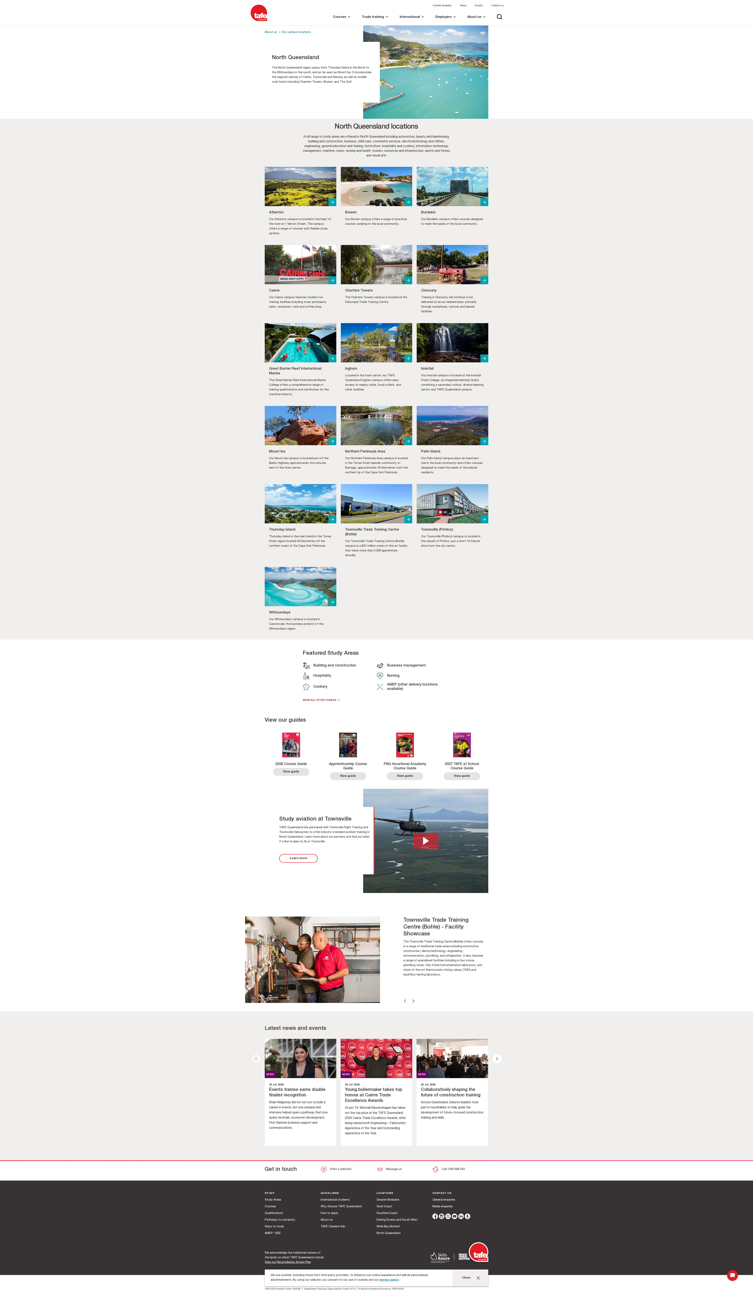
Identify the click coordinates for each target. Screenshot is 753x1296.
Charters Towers (359, 290)
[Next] (413, 1001)
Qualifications (274, 1213)
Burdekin (428, 212)
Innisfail (427, 369)
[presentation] (256, 1058)
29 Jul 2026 (352, 1085)
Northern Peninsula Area (365, 451)
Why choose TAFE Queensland (341, 1206)
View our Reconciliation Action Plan (288, 1262)
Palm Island (430, 451)
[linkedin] (461, 1217)
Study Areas (273, 1199)
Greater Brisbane (387, 1199)
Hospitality (322, 676)
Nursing (393, 676)
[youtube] (454, 1217)
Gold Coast (384, 1206)
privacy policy (389, 1280)
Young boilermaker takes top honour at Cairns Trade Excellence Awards (373, 1095)
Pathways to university (280, 1219)
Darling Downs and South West (396, 1219)
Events (479, 6)
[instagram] (441, 1217)
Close (466, 1277)
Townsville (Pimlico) (437, 530)
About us (271, 32)
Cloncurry (429, 290)
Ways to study (274, 1226)
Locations (384, 1193)
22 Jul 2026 (428, 1085)
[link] (341, 21)
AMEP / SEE (273, 1233)
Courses (270, 1206)
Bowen (351, 212)
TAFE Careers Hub (333, 1226)
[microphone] (467, 1217)
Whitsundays (279, 612)
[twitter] (448, 1217)
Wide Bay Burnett (388, 1226)
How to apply (329, 1213)
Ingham (351, 369)
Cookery (320, 687)
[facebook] (435, 1217)
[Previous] (405, 1001)
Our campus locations (296, 32)
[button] (425, 841)
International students (335, 1199)
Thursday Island (282, 530)
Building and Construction (334, 665)
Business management (406, 665)
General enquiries (443, 1199)
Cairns (274, 290)
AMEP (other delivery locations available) (412, 687)
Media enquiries (442, 1206)
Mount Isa (277, 451)
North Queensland (388, 1233)
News (463, 6)
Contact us (497, 6)
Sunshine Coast (386, 1213)
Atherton (276, 212)
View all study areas (319, 700)
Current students (442, 6)
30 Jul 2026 (276, 1085)
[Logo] (259, 21)
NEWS (270, 1074)
